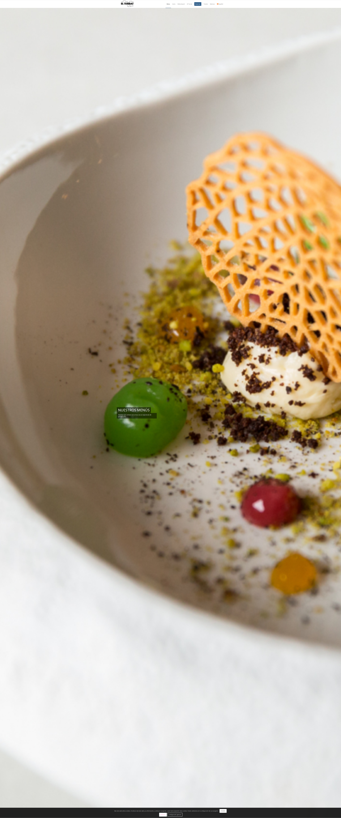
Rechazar (163, 814)
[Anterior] (4, 413)
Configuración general (175, 814)
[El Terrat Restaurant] (127, 4)
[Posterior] (337, 413)
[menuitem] (168, 4)
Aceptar (223, 811)
